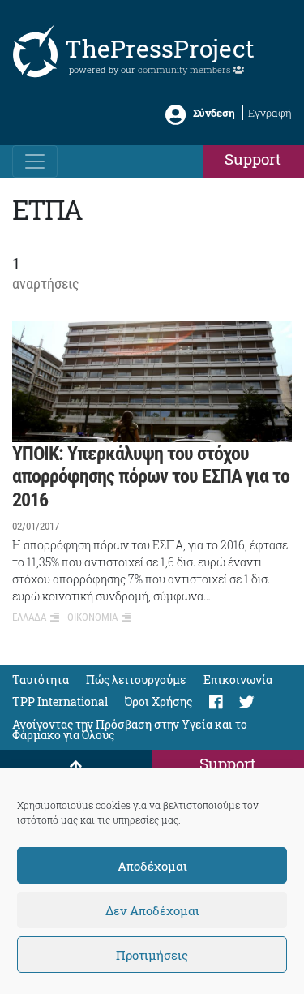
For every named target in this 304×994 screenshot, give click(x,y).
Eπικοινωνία (237, 679)
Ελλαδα (29, 617)
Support (253, 158)
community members (185, 69)
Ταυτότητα (40, 679)
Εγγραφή (270, 112)
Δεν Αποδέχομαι (152, 910)
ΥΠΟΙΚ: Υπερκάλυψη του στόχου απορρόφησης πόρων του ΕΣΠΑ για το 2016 (150, 477)
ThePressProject (160, 48)
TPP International (60, 701)
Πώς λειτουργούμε (136, 679)
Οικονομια (92, 617)
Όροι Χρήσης (158, 701)
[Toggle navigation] (35, 161)
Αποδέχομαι (152, 866)
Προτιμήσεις (152, 955)
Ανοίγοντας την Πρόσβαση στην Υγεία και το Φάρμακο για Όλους (129, 729)
